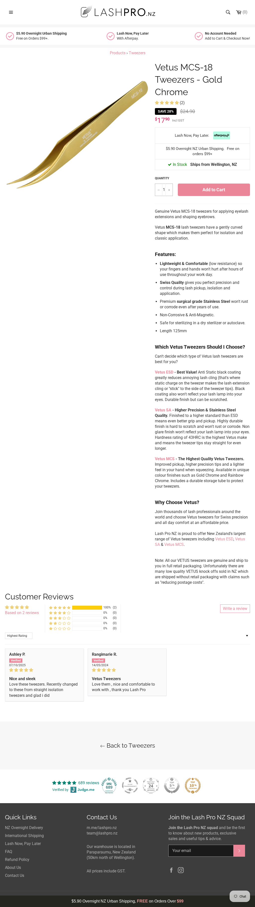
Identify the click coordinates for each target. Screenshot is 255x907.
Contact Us (14, 875)
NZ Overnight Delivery (24, 827)
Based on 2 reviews (22, 612)
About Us (13, 867)
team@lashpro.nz (102, 833)
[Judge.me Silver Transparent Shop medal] (130, 785)
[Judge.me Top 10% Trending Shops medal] (193, 785)
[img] (44, 670)
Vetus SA (163, 410)
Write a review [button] (235, 608)
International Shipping (24, 835)
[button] (167, 102)
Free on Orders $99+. (41, 35)
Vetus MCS (165, 458)
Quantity (162, 178)
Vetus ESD (164, 372)
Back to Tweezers (130, 745)
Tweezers (137, 53)
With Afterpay (133, 35)
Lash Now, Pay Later (23, 843)
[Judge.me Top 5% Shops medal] (172, 785)
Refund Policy (17, 859)
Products (118, 53)
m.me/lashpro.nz (102, 827)
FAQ (8, 851)
